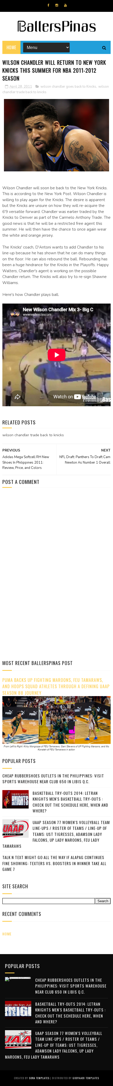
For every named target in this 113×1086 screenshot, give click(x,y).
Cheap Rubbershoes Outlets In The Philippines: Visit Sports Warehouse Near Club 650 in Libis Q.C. (53, 779)
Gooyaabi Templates (86, 1078)
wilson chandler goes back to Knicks (68, 86)
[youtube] (65, 5)
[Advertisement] (46, 536)
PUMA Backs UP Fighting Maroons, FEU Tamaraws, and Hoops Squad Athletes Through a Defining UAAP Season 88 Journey (56, 686)
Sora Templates (39, 1078)
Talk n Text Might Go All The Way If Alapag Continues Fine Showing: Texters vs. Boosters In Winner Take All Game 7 (54, 863)
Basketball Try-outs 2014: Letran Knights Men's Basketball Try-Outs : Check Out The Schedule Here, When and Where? (70, 802)
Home (11, 47)
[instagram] (57, 5)
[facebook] (48, 5)
